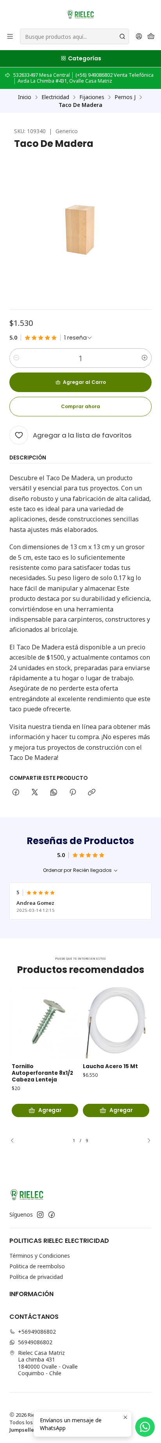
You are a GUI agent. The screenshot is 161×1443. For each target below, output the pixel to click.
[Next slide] (146, 1140)
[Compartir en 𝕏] (34, 793)
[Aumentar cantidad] (144, 358)
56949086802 (35, 1342)
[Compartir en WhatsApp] (53, 793)
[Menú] (10, 36)
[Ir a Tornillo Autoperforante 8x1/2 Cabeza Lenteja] (44, 1022)
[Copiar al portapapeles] (91, 793)
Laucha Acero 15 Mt (110, 1066)
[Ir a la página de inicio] (80, 14)
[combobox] (74, 36)
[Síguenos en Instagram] (40, 1215)
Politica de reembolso (37, 1266)
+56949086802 (37, 1331)
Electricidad (55, 97)
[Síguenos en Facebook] (51, 1215)
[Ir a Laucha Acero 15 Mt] (116, 1022)
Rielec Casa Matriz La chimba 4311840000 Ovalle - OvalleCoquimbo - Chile (48, 1363)
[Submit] (122, 36)
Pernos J (125, 97)
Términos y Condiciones (39, 1255)
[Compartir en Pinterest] (72, 793)
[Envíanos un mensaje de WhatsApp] (145, 1427)
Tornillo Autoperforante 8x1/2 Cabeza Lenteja (42, 1073)
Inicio (24, 97)
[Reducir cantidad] (16, 358)
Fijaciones (91, 97)
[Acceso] (139, 36)
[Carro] (151, 36)
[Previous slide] (15, 1140)
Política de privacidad (36, 1276)
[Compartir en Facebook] (15, 793)
